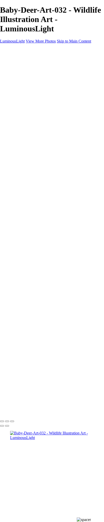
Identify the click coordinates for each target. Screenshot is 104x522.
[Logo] (14, 50)
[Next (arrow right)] (7, 426)
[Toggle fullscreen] (7, 421)
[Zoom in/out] (12, 421)
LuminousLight (12, 41)
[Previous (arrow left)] (2, 426)
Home (15, 58)
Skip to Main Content (74, 41)
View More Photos (41, 41)
